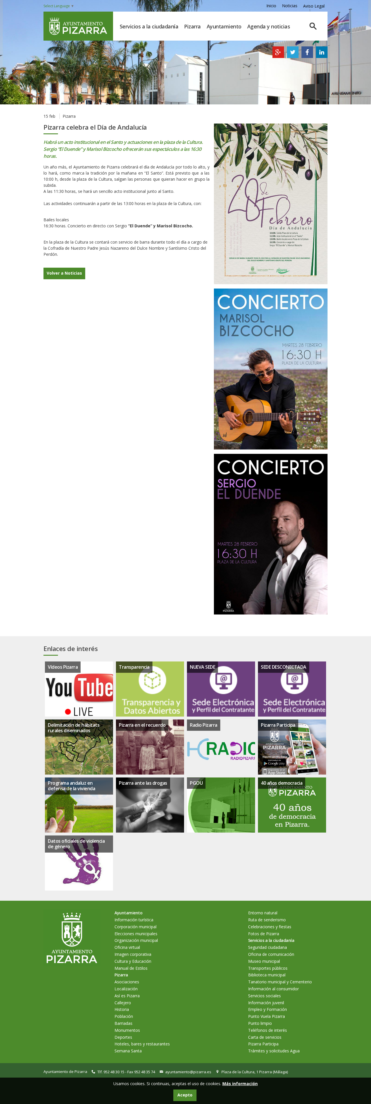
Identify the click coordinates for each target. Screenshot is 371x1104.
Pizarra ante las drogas (143, 783)
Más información (240, 1083)
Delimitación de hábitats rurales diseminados (73, 728)
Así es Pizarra (127, 995)
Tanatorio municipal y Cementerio (280, 982)
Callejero (122, 1002)
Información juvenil (266, 1002)
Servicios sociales (264, 995)
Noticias (289, 5)
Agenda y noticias (268, 26)
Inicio (271, 5)
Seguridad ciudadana (267, 947)
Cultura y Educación (132, 961)
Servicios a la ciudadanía (149, 26)
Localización (126, 988)
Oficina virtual (127, 947)
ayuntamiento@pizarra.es (188, 1071)
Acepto (184, 1095)
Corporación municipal (135, 926)
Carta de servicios (264, 1037)
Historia (121, 1009)
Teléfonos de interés (267, 1030)
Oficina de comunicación (271, 954)
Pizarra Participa (278, 725)
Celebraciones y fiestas (269, 926)
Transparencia (134, 667)
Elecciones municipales (135, 933)
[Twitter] (293, 56)
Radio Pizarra (203, 725)
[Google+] (278, 56)
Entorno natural (262, 913)
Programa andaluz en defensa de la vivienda (71, 786)
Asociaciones (126, 982)
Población (123, 1016)
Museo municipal (264, 961)
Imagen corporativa (132, 954)
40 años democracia (281, 783)
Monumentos (127, 1030)
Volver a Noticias (64, 273)
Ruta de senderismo (267, 919)
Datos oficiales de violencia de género (76, 844)
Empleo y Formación (267, 1009)
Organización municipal (136, 940)
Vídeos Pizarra (63, 667)
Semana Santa (128, 1051)
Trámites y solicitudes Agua (274, 1051)
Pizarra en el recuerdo (142, 725)
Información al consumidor (273, 988)
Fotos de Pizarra (263, 933)
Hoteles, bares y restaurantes (142, 1044)
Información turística (133, 919)
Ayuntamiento (224, 26)
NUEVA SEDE (202, 667)
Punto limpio (260, 1023)
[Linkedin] (322, 56)
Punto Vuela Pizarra (266, 1016)
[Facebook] (307, 56)
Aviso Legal (314, 6)
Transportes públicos (268, 968)
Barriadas (123, 1023)
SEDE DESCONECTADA (283, 667)
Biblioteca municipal (266, 975)
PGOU (196, 783)
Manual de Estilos (131, 968)
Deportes (123, 1037)
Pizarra (192, 26)
